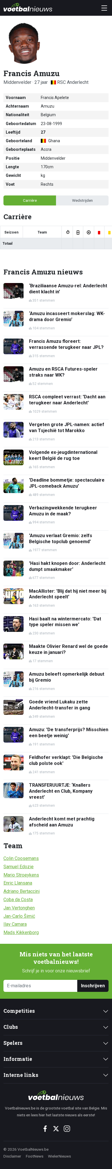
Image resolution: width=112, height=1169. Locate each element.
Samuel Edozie (18, 866)
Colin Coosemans (21, 858)
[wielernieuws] (56, 1095)
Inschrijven (93, 985)
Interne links (20, 1075)
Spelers (12, 1043)
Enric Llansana (17, 883)
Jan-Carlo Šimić (19, 916)
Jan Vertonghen (19, 908)
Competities (19, 1011)
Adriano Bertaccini (21, 891)
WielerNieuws (59, 1156)
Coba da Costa (18, 899)
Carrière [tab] (30, 200)
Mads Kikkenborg (21, 932)
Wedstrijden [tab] (82, 200)
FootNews (34, 1156)
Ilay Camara (15, 924)
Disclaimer (12, 1156)
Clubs (10, 1027)
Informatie (17, 1059)
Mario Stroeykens (21, 875)
